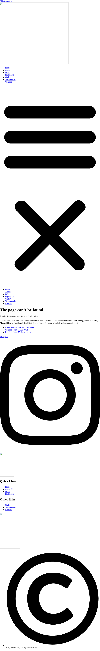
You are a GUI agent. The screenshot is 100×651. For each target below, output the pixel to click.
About (7, 70)
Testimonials (10, 79)
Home (7, 68)
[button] (50, 185)
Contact (8, 82)
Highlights (9, 75)
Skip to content (6, 1)
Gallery (8, 77)
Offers (7, 72)
